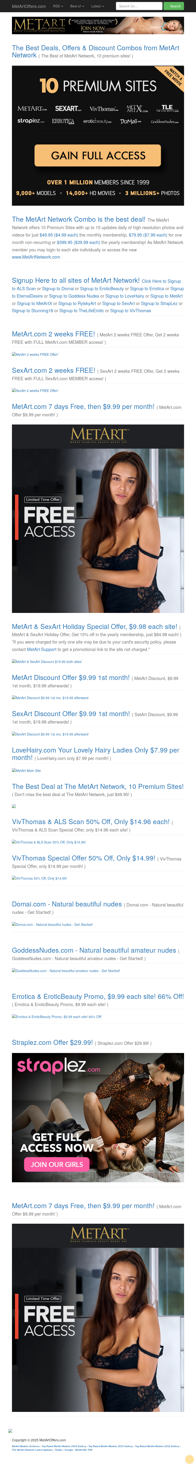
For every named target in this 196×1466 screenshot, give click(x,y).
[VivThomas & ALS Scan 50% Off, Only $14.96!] (98, 842)
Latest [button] (96, 6)
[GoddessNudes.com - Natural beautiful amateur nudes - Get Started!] (98, 970)
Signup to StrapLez (159, 303)
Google (69, 1450)
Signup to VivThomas (130, 310)
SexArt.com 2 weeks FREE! (53, 370)
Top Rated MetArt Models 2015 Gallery (110, 1446)
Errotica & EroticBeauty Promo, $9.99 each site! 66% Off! (98, 996)
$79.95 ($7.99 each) (148, 235)
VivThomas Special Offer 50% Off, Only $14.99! (83, 857)
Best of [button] (76, 6)
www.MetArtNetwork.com (36, 257)
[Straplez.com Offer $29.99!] (98, 1117)
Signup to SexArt (118, 303)
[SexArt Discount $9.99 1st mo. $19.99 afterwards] (98, 734)
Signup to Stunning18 (32, 310)
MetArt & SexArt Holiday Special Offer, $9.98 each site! (94, 626)
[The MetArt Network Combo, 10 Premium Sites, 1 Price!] (98, 136)
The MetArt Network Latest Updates (32, 1450)
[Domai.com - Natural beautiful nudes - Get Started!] (98, 924)
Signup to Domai (58, 288)
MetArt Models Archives (26, 1446)
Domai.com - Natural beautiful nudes (67, 903)
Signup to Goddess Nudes (74, 296)
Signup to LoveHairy (124, 296)
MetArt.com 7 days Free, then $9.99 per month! (83, 406)
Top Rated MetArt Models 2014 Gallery (64, 1446)
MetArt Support (41, 649)
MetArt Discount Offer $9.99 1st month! (71, 677)
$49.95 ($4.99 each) (59, 235)
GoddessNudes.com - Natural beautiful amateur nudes (94, 950)
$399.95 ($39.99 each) (78, 242)
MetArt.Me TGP (84, 1450)
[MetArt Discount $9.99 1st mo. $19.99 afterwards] (98, 697)
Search (175, 6)
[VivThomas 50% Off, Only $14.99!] (98, 878)
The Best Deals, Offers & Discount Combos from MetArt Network (95, 51)
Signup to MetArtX (34, 303)
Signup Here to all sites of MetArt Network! (76, 280)
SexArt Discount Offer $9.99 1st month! (71, 713)
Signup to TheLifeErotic (81, 310)
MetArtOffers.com (29, 6)
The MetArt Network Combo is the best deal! (79, 219)
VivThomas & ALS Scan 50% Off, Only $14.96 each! (91, 821)
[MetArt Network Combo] (98, 806)
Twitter (59, 1450)
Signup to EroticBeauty (102, 288)
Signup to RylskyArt (77, 303)
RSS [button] (57, 6)
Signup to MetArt (166, 296)
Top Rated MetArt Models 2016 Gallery (157, 1446)
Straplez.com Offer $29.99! (52, 1042)
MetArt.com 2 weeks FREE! (53, 333)
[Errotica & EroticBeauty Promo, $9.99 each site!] (98, 1016)
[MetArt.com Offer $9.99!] (98, 519)
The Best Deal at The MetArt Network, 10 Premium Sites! (98, 786)
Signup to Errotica (147, 288)
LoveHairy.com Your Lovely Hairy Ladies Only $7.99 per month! (95, 753)
